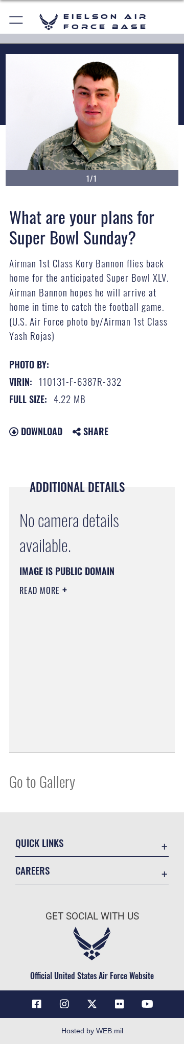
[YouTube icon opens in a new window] (147, 1004)
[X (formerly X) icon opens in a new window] (92, 1004)
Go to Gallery (42, 781)
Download (40, 431)
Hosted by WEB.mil (92, 1031)
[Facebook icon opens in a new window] (36, 1004)
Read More (40, 590)
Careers (32, 870)
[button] (16, 21)
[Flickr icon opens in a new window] (119, 1004)
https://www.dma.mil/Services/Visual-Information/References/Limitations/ (81, 733)
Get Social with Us (92, 916)
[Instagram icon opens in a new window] (64, 1004)
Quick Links (39, 842)
